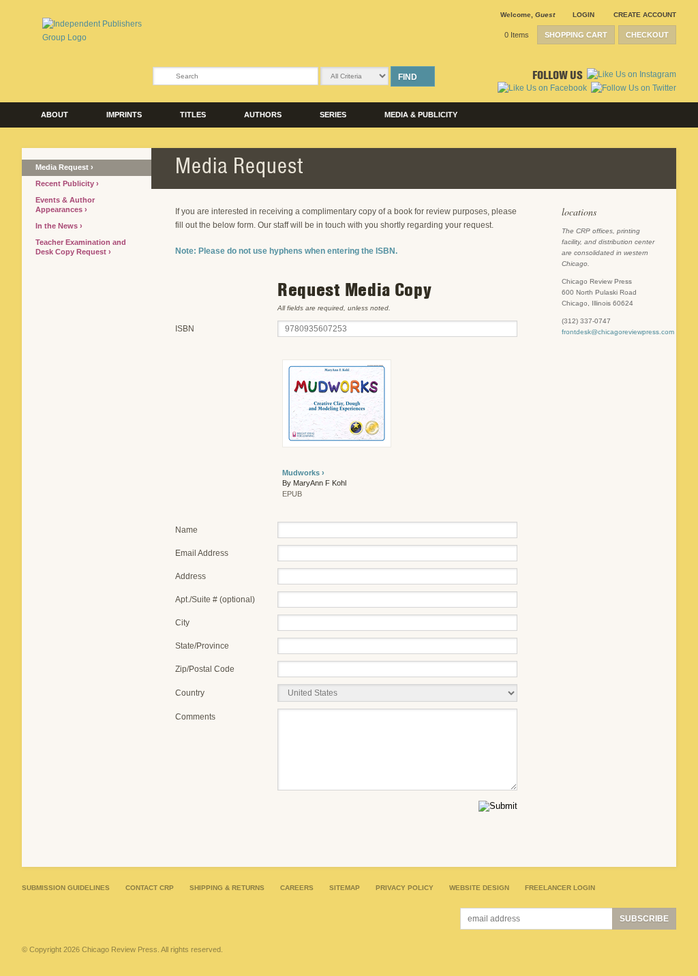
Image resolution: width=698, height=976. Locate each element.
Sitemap (344, 887)
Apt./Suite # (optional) (215, 599)
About (54, 114)
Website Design (479, 887)
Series (333, 114)
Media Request (63, 167)
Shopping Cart (576, 35)
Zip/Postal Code (204, 669)
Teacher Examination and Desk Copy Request (80, 247)
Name (186, 530)
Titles (193, 114)
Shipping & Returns (226, 887)
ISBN (184, 329)
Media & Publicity (420, 114)
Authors (263, 114)
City (182, 622)
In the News (57, 226)
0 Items (516, 35)
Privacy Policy (405, 887)
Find (407, 77)
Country (189, 693)
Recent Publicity (65, 183)
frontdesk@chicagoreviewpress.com (618, 332)
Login (583, 14)
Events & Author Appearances (65, 204)
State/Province (202, 646)
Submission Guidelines (66, 887)
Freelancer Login (560, 887)
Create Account (644, 14)
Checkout (647, 35)
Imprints (124, 114)
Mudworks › (303, 473)
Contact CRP (149, 887)
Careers (297, 887)
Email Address (201, 553)
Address (190, 576)
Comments (195, 717)
